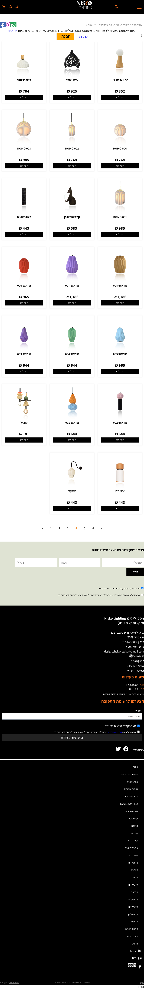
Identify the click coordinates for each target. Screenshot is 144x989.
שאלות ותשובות (131, 789)
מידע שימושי (132, 781)
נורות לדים (133, 862)
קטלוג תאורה (132, 818)
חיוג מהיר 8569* (135, 637)
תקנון (142, 982)
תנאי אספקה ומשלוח (128, 803)
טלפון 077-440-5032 (133, 642)
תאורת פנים (123, 25)
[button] (10, 7)
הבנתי (65, 36)
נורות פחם (133, 921)
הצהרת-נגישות (134, 670)
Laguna (134, 951)
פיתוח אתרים (14, 982)
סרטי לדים (133, 884)
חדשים (135, 943)
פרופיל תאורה (131, 847)
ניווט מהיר (138, 656)
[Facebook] (140, 967)
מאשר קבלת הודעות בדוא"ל (120, 726)
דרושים (134, 825)
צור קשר (134, 833)
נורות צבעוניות (131, 928)
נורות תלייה (133, 899)
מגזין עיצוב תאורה (130, 796)
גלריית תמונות (131, 811)
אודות (135, 767)
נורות (135, 877)
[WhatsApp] (140, 950)
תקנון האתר (137, 661)
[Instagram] (140, 958)
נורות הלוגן (133, 914)
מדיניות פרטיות (135, 666)
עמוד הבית (136, 25)
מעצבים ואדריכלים (129, 774)
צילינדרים (133, 855)
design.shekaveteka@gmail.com (124, 651)
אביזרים (134, 892)
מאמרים (134, 870)
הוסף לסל (120, 97)
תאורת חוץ (133, 840)
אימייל (138, 711)
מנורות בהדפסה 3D (105, 25)
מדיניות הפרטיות (114, 732)
